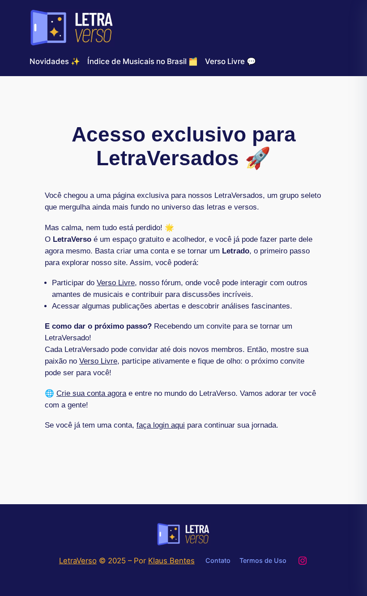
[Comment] (9, 8)
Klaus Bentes (171, 560)
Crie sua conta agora (91, 393)
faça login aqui (161, 425)
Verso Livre (116, 283)
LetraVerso (78, 560)
